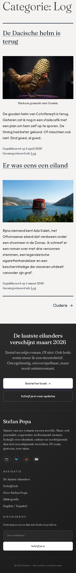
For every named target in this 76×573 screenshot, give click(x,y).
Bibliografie (11, 499)
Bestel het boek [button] (36, 383)
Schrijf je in (38, 546)
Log (33, 153)
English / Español (15, 506)
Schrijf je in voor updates (38, 396)
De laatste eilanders (16, 479)
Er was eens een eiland (35, 165)
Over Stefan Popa (15, 492)
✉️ (36, 459)
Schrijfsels (10, 486)
